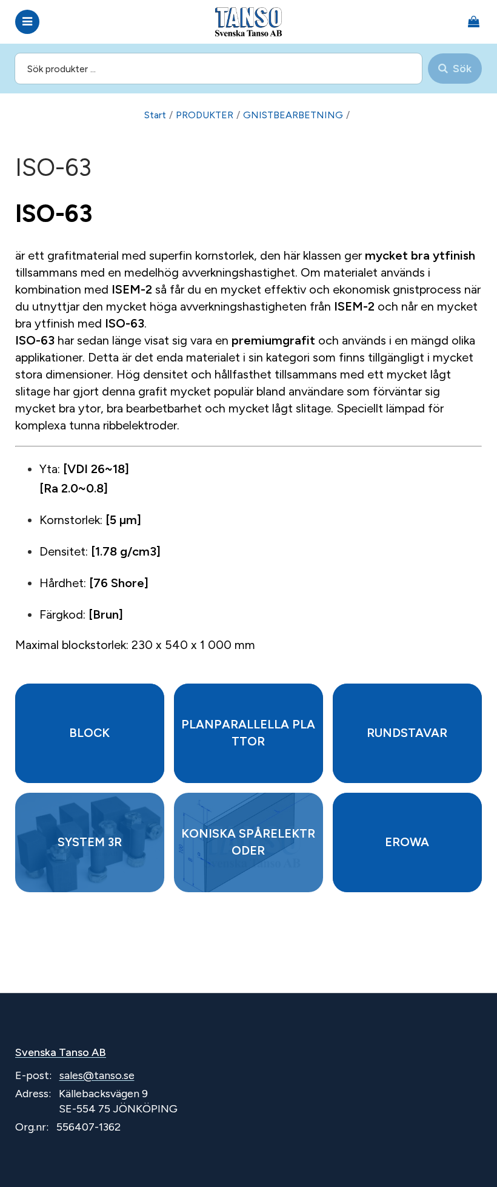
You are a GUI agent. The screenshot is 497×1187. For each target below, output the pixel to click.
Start (155, 115)
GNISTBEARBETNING (293, 115)
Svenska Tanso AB (60, 1052)
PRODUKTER (204, 115)
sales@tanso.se (97, 1075)
